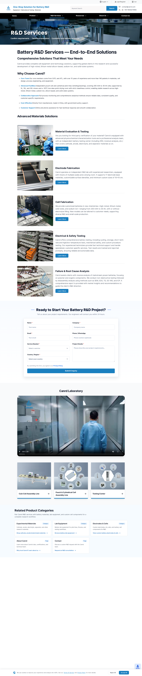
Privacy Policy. (58, 366)
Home (14, 16)
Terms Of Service (69, 672)
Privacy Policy (81, 672)
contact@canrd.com (128, 7)
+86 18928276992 (130, 10)
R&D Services (56, 16)
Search (111, 8)
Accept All (124, 672)
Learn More (62, 149)
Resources (80, 16)
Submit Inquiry (71, 371)
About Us (103, 16)
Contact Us (125, 16)
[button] (137, 667)
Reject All (113, 672)
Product (32, 16)
